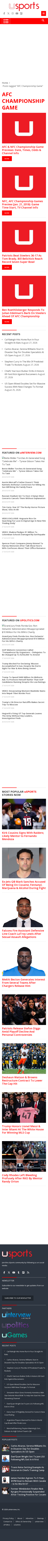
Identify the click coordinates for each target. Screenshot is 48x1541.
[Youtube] (17, 13)
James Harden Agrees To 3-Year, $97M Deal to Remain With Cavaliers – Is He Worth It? (29, 1481)
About (19, 1518)
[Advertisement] (24, 55)
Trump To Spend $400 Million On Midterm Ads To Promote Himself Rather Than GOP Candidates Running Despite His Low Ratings (24, 679)
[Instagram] (13, 13)
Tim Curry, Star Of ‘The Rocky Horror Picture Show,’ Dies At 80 (23, 508)
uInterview (39, 1521)
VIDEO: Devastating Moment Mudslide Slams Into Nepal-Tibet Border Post (23, 692)
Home (5, 82)
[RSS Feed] (28, 1272)
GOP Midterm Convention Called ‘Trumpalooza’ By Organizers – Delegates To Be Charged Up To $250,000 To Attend (24, 652)
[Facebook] (4, 13)
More (7, 158)
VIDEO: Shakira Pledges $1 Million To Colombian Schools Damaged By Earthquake (23, 533)
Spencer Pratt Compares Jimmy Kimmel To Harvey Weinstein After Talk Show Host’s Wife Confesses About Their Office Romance (23, 545)
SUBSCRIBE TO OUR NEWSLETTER (18, 1298)
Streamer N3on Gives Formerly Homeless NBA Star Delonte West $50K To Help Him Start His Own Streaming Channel (24, 1395)
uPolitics (6, 1525)
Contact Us (7, 1521)
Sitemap (40, 1518)
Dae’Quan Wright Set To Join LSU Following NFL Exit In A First (28, 1458)
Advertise (29, 1518)
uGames (17, 1525)
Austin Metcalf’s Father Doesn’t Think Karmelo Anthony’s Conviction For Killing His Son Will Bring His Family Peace (23, 484)
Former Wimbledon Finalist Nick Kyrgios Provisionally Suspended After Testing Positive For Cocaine (29, 1491)
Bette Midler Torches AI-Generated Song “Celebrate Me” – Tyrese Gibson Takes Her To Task (22, 471)
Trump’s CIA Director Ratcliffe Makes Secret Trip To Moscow (23, 703)
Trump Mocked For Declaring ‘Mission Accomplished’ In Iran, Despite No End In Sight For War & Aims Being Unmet (21, 666)
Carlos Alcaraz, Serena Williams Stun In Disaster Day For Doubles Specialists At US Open (24, 352)
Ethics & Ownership (23, 1521)
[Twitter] (8, 13)
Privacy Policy (8, 1518)
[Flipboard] (21, 13)
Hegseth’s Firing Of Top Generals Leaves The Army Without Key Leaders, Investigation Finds (22, 715)
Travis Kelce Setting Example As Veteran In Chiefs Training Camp (27, 1469)
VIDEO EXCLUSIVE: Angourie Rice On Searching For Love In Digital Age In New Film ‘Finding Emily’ (24, 520)
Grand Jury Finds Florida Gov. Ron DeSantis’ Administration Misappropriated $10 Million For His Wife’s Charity (23, 638)
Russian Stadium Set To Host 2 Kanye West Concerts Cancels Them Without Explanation (23, 497)
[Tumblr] (18, 1272)
